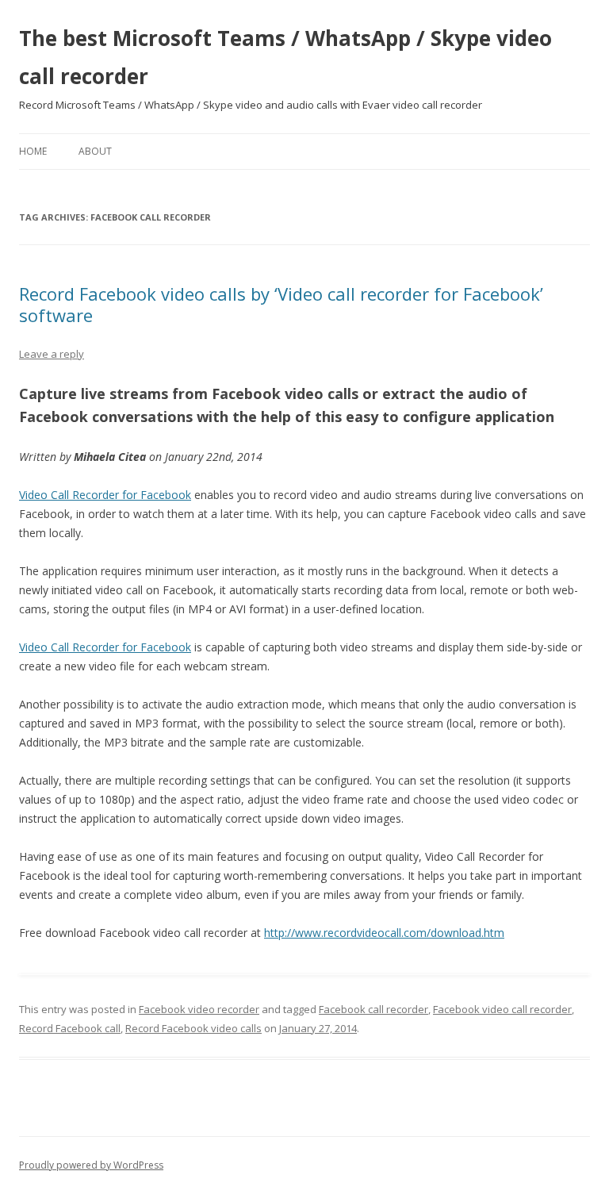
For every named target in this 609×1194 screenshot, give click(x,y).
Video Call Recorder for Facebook (105, 494)
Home (33, 151)
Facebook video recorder (199, 1009)
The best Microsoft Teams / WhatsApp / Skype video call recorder (285, 57)
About (95, 151)
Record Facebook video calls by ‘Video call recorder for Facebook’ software (281, 304)
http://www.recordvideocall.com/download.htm (384, 932)
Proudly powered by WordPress (91, 1165)
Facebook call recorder (373, 1009)
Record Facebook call (70, 1028)
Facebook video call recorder (502, 1009)
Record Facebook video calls (193, 1028)
